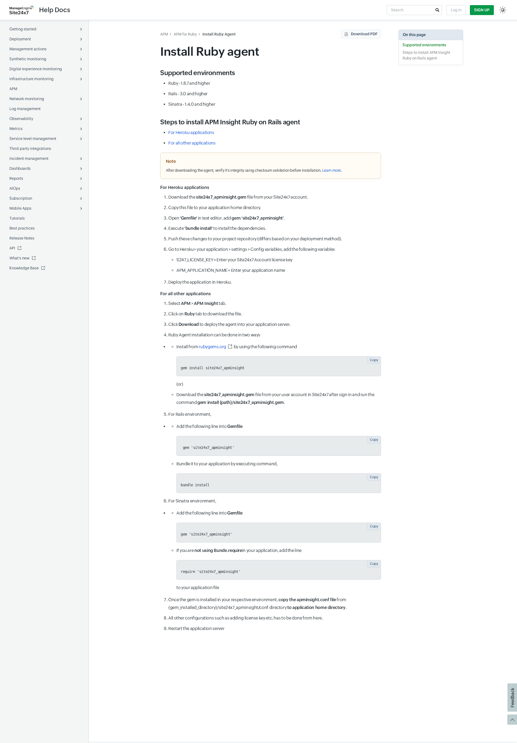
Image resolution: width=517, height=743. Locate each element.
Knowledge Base (24, 268)
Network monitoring (26, 99)
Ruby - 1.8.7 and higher (189, 83)
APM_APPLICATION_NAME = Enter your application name (230, 270)
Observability (21, 119)
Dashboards (20, 168)
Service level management (32, 138)
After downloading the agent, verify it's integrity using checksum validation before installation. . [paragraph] (254, 170)
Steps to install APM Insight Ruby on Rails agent (426, 55)
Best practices (22, 228)
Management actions (28, 49)
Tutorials (17, 218)
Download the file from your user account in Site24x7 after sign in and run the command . (275, 398)
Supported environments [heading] (197, 72)
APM (13, 89)
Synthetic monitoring (27, 59)
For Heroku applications (191, 132)
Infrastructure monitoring (31, 79)
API (12, 248)
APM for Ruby (185, 34)
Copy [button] (374, 360)
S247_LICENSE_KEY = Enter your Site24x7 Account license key (234, 259)
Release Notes (21, 238)
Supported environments (424, 45)
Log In (456, 10)
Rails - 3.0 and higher (188, 93)
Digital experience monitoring (35, 69)
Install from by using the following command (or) (277, 365)
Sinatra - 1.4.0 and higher (191, 104)
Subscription (20, 198)
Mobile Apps (20, 208)
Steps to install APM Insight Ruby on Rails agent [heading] (230, 122)
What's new (19, 258)
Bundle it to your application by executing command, (277, 474)
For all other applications (192, 143)
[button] (437, 10)
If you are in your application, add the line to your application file (277, 569)
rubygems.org (212, 346)
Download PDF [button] (364, 34)
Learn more (331, 170)
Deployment (20, 39)
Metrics (16, 128)
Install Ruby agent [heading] (209, 51)
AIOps (14, 188)
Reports (16, 178)
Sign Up (482, 10)
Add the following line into (277, 437)
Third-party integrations (30, 148)
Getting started (22, 29)
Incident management (28, 158)
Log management (25, 109)
